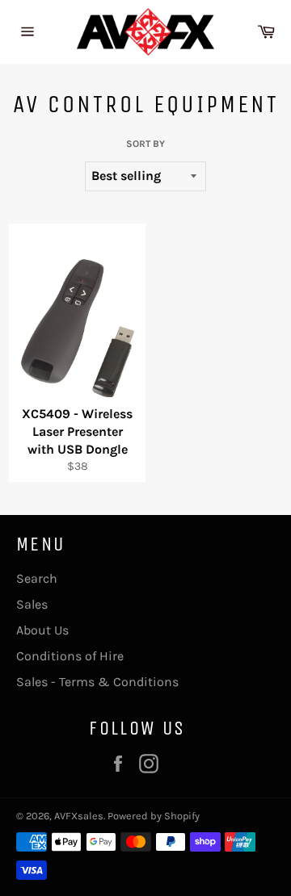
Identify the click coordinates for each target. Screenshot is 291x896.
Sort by (145, 143)
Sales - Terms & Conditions (97, 681)
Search (36, 578)
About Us (42, 630)
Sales (32, 604)
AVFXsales (78, 816)
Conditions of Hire (70, 656)
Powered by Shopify (154, 816)
